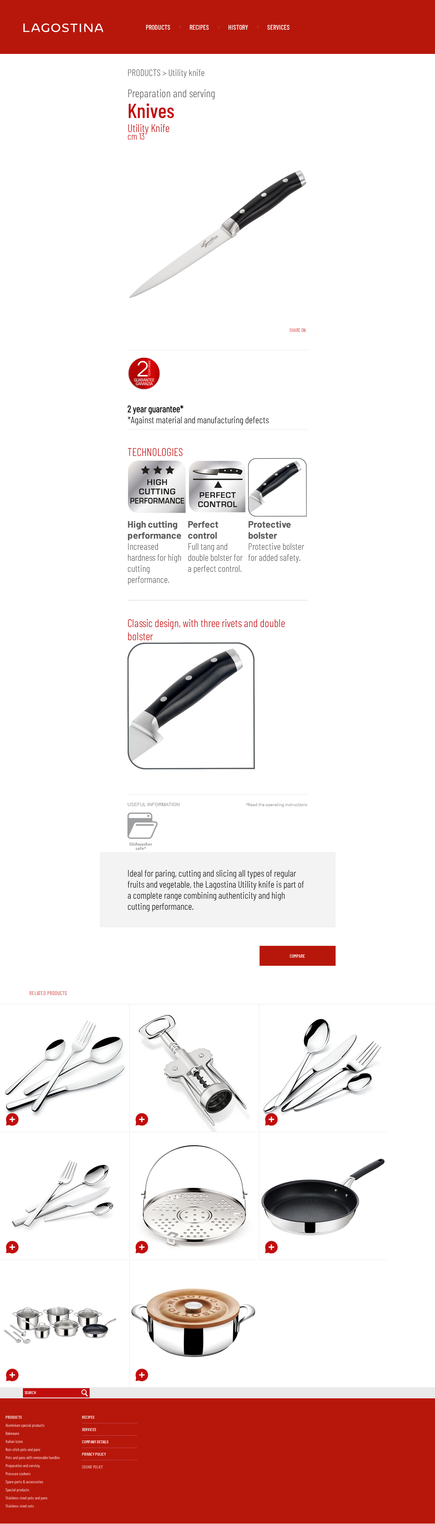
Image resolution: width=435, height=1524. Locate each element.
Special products (17, 1489)
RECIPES (199, 27)
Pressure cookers (18, 1473)
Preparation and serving (23, 1465)
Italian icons (14, 1441)
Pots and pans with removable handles (33, 1457)
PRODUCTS (158, 27)
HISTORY (238, 27)
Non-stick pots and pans (23, 1449)
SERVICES (278, 27)
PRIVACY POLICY (94, 1454)
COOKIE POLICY (92, 1466)
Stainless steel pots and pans (27, 1497)
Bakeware (12, 1433)
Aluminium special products (25, 1425)
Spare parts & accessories (24, 1481)
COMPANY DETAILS (95, 1441)
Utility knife (186, 72)
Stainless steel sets (20, 1505)
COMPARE (297, 956)
